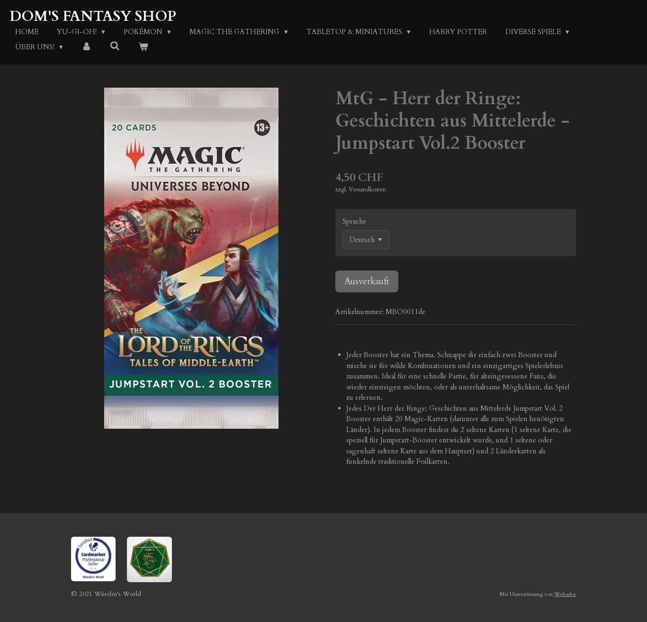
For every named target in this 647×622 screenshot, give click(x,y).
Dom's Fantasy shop (92, 16)
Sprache (354, 221)
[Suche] (115, 46)
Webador (565, 594)
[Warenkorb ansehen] (143, 47)
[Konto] (86, 47)
